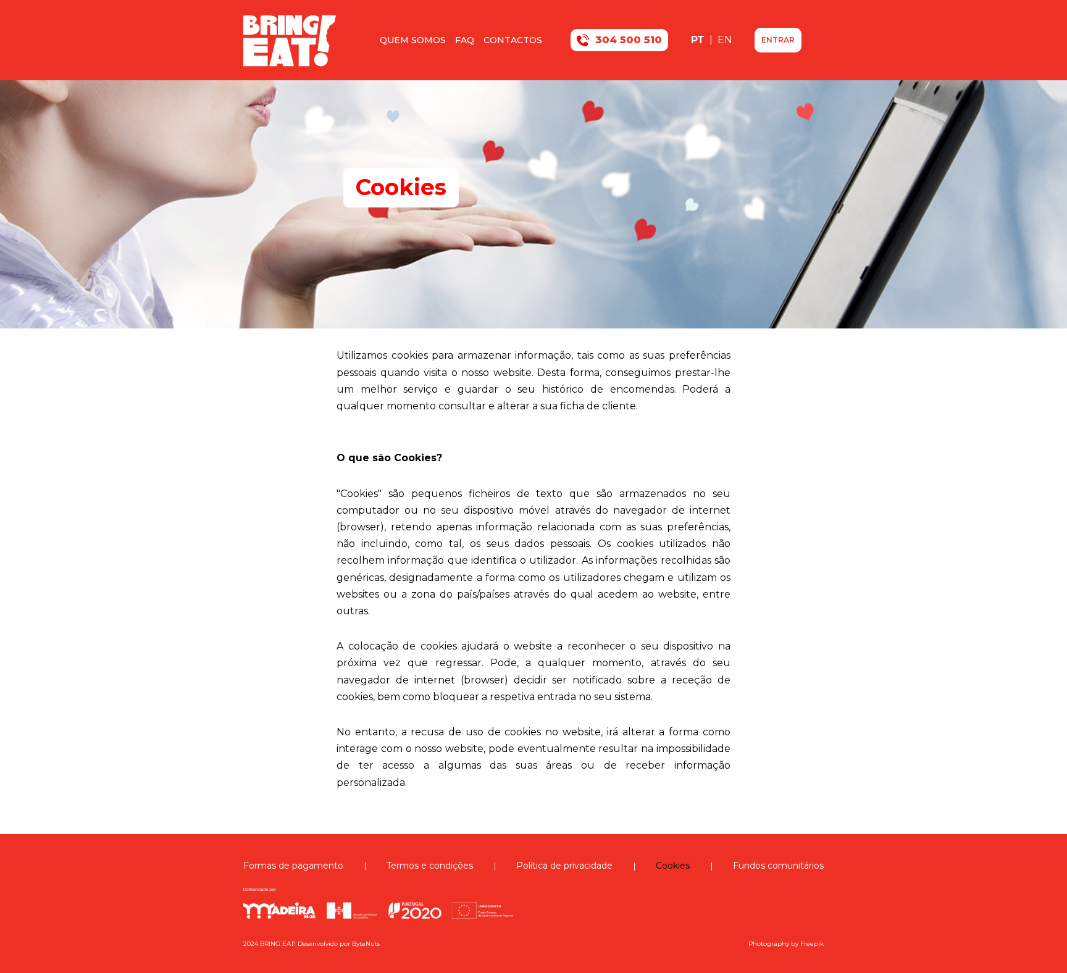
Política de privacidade (564, 865)
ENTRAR (778, 39)
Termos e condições (430, 865)
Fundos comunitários (778, 865)
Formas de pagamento (293, 865)
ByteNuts (366, 944)
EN (725, 40)
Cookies (673, 865)
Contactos (512, 40)
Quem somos (413, 40)
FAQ (464, 40)
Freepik (812, 944)
